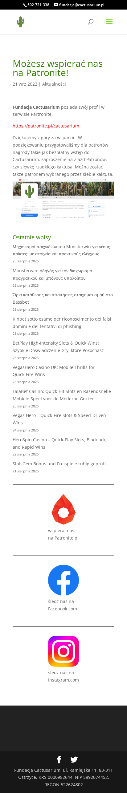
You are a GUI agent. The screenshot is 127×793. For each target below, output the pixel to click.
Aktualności (54, 84)
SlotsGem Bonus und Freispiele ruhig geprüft (59, 464)
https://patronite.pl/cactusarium (46, 126)
